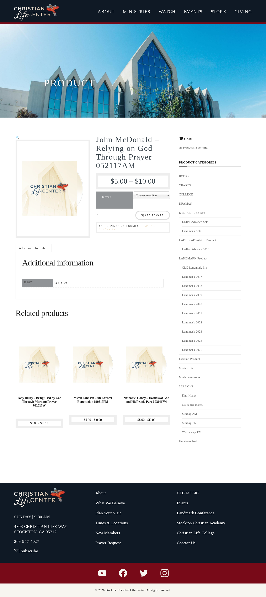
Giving (243, 11)
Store (218, 11)
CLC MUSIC (188, 493)
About (106, 11)
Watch (167, 11)
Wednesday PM (191, 432)
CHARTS (185, 185)
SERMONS (147, 225)
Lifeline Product (189, 359)
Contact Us (186, 542)
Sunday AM (107, 229)
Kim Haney (189, 395)
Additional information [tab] (33, 248)
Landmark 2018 (192, 285)
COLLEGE (186, 194)
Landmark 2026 (192, 349)
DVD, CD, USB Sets (192, 212)
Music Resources (189, 377)
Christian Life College (196, 533)
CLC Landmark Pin (194, 267)
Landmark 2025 (192, 340)
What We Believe (110, 503)
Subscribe (29, 551)
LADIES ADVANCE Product (197, 240)
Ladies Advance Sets (195, 222)
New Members (107, 533)
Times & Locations (111, 523)
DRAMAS (185, 203)
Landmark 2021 (192, 313)
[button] (18, 137)
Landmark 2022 (192, 322)
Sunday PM (189, 423)
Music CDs (186, 368)
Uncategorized (188, 441)
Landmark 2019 (192, 295)
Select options (40, 387)
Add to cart (154, 215)
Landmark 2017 (192, 276)
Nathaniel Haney (192, 404)
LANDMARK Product (193, 258)
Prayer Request (108, 542)
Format (106, 196)
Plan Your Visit (108, 513)
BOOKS (184, 176)
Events (193, 11)
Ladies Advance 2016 (195, 249)
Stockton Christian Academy (201, 523)
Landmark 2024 (192, 331)
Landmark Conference (195, 513)
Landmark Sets (191, 231)
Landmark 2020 (192, 304)
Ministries (136, 11)
